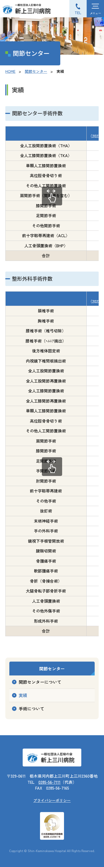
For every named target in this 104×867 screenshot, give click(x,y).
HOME (10, 71)
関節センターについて (40, 682)
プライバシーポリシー (52, 800)
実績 (23, 695)
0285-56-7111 (49, 782)
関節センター (36, 71)
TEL (78, 12)
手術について (31, 708)
